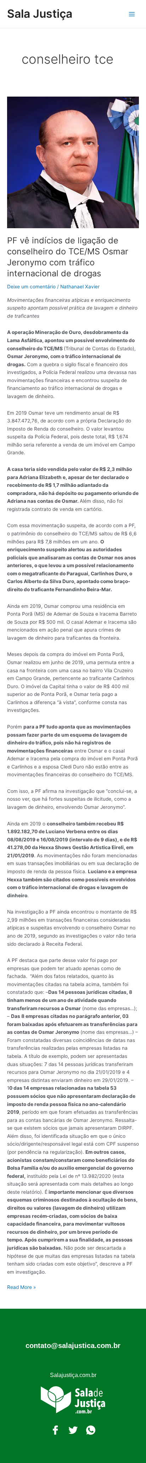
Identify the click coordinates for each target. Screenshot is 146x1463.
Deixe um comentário (31, 286)
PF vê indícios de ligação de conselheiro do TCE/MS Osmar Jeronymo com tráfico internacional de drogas (67, 256)
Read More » (21, 1286)
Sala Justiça (39, 14)
